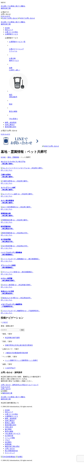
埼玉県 (7, 338)
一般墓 (7, 353)
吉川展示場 (9, 436)
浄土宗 (13, 345)
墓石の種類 (9, 431)
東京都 (12, 338)
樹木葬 (25, 353)
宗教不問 (8, 345)
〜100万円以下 (10, 368)
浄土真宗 (19, 345)
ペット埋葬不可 (10, 360)
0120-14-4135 (5, 16)
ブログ (7, 440)
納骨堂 (20, 353)
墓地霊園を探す (10, 127)
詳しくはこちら (6, 170)
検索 (22, 330)
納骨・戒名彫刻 (10, 122)
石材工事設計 (10, 125)
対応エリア (9, 30)
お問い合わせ (6, 389)
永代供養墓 (14, 353)
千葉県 (17, 338)
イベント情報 (10, 438)
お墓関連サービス (11, 34)
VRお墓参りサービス (12, 433)
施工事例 (8, 429)
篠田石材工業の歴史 (12, 446)
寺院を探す (9, 427)
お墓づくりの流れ (11, 32)
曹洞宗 (30, 345)
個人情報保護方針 (11, 451)
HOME (7, 28)
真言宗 (25, 345)
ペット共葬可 (33, 360)
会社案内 (8, 442)
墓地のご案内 (10, 423)
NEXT (5, 322)
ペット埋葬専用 (22, 360)
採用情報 (8, 444)
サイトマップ (10, 453)
